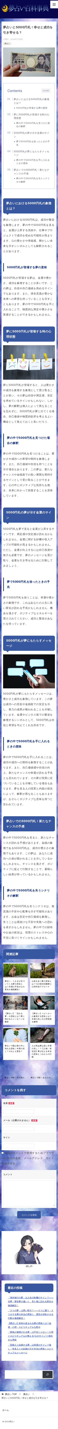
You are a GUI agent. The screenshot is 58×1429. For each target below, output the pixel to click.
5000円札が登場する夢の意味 (31, 108)
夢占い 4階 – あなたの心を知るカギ (44, 1077)
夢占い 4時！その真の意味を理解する (17, 1077)
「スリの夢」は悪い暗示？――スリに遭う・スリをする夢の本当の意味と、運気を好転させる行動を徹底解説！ (30, 1314)
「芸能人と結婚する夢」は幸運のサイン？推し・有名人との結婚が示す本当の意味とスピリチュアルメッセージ (30, 1349)
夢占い (7, 43)
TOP (11, 1394)
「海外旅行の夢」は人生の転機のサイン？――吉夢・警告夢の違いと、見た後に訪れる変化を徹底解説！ (30, 1301)
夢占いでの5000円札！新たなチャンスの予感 (31, 171)
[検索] (48, 1374)
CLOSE (46, 91)
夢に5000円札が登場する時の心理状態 (31, 116)
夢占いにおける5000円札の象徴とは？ (31, 101)
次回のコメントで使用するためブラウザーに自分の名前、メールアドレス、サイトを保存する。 (28, 1158)
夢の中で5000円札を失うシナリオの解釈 (33, 180)
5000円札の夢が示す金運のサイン (31, 134)
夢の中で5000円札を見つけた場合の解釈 (33, 125)
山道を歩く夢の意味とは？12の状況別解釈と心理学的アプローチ (42, 984)
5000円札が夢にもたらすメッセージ (31, 153)
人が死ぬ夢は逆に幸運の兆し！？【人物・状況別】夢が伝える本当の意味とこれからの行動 (42, 1051)
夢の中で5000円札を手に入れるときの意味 (33, 161)
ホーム (5, 1410)
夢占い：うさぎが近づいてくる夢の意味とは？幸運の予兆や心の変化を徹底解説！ (15, 985)
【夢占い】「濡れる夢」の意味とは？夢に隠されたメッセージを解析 (15, 1017)
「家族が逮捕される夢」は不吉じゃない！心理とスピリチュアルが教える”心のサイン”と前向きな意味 (30, 1336)
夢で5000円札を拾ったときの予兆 (33, 143)
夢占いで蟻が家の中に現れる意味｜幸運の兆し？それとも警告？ (15, 1048)
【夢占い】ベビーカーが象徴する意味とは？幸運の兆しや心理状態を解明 (42, 1017)
